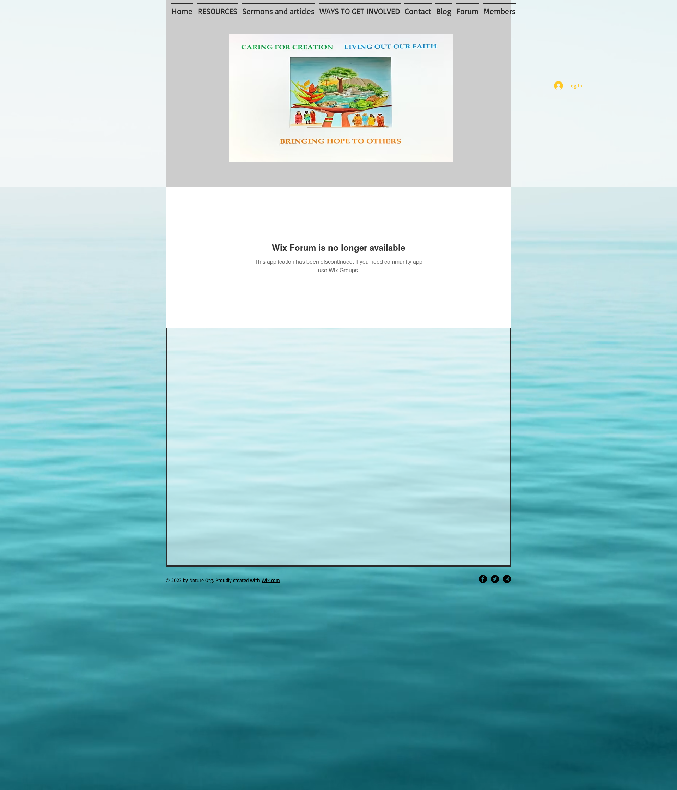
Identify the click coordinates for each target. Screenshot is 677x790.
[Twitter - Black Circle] (495, 579)
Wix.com (271, 580)
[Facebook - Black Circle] (483, 579)
